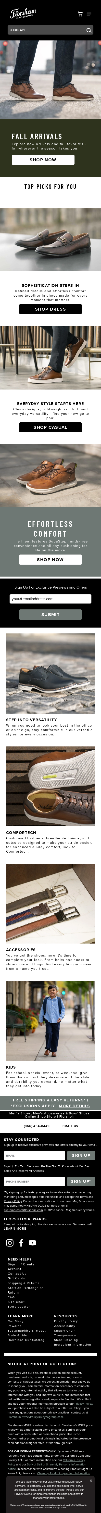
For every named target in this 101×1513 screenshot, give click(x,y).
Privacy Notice (23, 1493)
